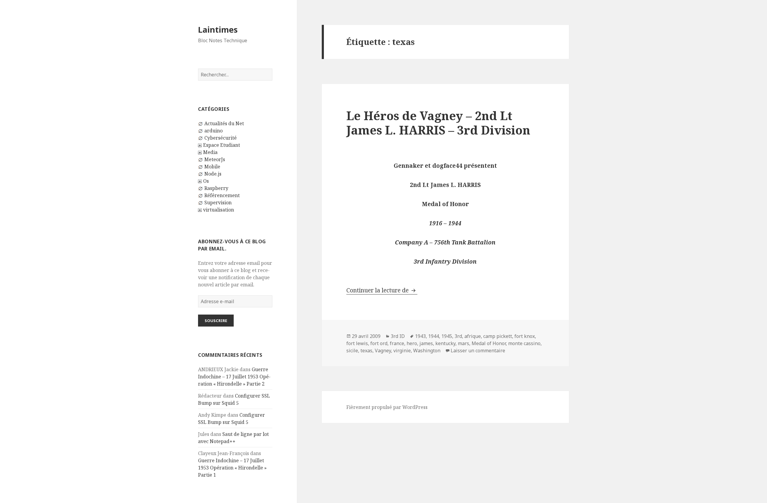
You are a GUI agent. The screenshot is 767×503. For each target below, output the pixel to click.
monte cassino (524, 343)
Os (206, 181)
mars (463, 343)
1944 (433, 336)
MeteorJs (214, 159)
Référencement (222, 195)
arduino (213, 130)
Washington (426, 350)
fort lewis (357, 343)
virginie (402, 350)
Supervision (218, 202)
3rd (458, 336)
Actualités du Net (224, 123)
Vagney (383, 350)
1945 (446, 336)
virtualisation (218, 209)
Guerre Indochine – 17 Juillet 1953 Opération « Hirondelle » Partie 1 (232, 467)
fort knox (524, 336)
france (397, 343)
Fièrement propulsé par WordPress (387, 407)
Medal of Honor (489, 343)
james (426, 343)
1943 (420, 336)
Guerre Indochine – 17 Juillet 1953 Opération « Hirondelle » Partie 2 (234, 376)
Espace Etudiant (221, 145)
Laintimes (218, 29)
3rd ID (398, 336)
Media (210, 152)
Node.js (212, 173)
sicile (352, 350)
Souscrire (216, 320)
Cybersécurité (220, 138)
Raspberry (216, 188)
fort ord (378, 343)
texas (366, 350)
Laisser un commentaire (478, 350)
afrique (472, 336)
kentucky (445, 343)
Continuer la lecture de (381, 290)
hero (412, 343)
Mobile (212, 166)
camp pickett (497, 336)
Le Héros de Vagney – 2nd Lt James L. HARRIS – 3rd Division (438, 123)
